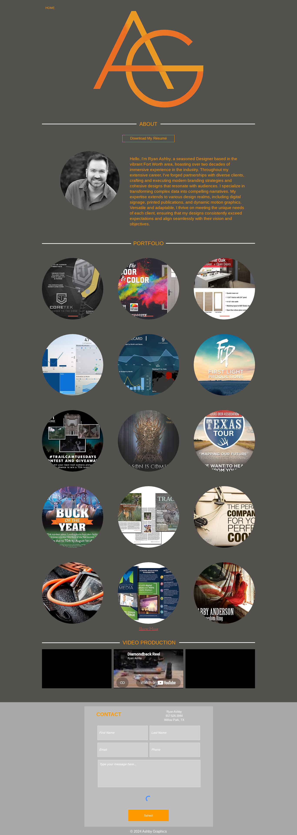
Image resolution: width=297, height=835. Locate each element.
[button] (72, 288)
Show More (148, 629)
